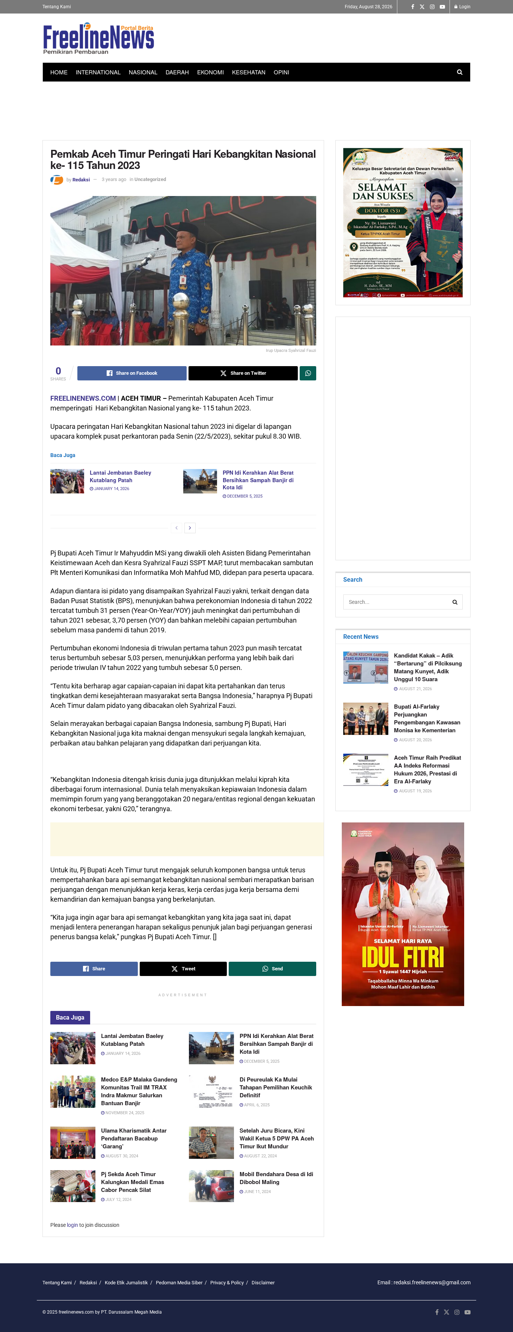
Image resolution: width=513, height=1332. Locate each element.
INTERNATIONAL (98, 72)
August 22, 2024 (260, 1156)
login (72, 1225)
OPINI (281, 72)
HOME (59, 72)
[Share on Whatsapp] (308, 373)
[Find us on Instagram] (432, 7)
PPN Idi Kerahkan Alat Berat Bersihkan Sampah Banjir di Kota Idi (258, 480)
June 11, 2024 (257, 1191)
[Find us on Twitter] (422, 7)
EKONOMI (210, 72)
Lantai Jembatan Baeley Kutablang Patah (120, 476)
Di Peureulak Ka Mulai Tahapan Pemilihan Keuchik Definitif (276, 1087)
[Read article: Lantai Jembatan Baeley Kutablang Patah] (67, 481)
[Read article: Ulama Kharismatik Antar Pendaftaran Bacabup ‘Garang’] (72, 1143)
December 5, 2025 (244, 496)
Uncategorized (150, 179)
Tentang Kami (56, 6)
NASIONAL (143, 72)
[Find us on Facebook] (412, 7)
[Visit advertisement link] (403, 914)
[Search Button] (460, 72)
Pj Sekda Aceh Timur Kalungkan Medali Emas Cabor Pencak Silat (132, 1182)
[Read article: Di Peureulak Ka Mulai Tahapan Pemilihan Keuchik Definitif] (211, 1092)
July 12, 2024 (117, 1199)
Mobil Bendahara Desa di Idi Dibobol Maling (276, 1178)
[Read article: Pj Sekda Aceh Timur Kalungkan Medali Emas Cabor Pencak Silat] (72, 1186)
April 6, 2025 (256, 1105)
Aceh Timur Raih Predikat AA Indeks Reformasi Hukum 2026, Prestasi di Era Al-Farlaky (427, 769)
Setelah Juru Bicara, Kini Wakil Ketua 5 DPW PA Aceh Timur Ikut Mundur (277, 1138)
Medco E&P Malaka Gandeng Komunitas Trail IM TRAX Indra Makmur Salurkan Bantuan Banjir (139, 1091)
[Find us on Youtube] (442, 7)
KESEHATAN (249, 72)
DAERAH (177, 72)
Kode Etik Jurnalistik (126, 1282)
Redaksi (81, 179)
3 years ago (114, 179)
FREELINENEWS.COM (83, 398)
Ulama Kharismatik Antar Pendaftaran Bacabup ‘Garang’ (134, 1138)
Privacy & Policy (227, 1282)
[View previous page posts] (176, 528)
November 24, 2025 (124, 1112)
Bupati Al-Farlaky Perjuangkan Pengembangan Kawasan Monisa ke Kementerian (427, 718)
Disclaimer (263, 1282)
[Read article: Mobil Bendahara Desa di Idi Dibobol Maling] (211, 1186)
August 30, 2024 (121, 1156)
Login (464, 6)
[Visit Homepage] (98, 38)
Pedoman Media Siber (179, 1282)
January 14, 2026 (111, 488)
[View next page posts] (190, 528)
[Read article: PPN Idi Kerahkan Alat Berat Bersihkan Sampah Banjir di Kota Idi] (200, 481)
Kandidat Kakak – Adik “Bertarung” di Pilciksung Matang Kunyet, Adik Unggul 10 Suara (428, 667)
